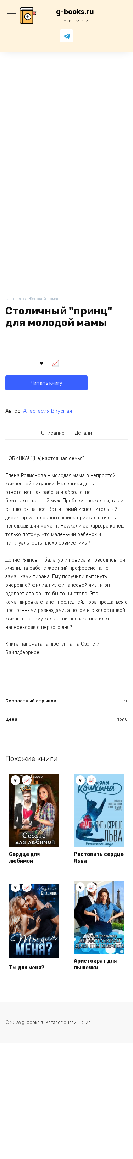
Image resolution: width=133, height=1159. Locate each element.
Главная (13, 298)
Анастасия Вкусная (47, 411)
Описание (53, 433)
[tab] (53, 433)
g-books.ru (75, 12)
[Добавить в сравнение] (55, 363)
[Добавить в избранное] (41, 363)
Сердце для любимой (24, 857)
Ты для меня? (26, 968)
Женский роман (44, 298)
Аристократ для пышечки (95, 964)
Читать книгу (46, 383)
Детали (83, 433)
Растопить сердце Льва (99, 857)
